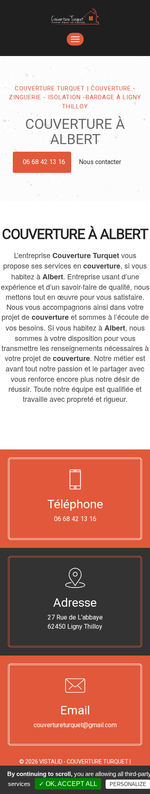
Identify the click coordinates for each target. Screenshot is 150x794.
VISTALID (50, 761)
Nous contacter (101, 162)
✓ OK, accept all (68, 783)
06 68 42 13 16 (44, 162)
